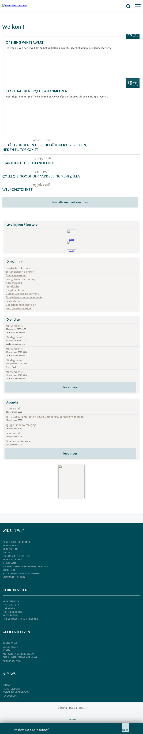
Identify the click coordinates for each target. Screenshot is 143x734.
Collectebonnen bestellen (21, 305)
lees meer (70, 387)
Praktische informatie (18, 268)
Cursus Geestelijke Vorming (22, 294)
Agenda (12, 402)
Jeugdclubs (12, 286)
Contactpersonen (16, 275)
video (71, 239)
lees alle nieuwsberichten (70, 202)
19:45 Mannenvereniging (21, 426)
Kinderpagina (14, 283)
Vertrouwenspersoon (18, 308)
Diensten (13, 319)
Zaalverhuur (13, 301)
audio (71, 251)
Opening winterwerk (18, 443)
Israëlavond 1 (14, 410)
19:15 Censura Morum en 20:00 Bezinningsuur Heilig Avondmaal (45, 418)
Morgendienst (16, 328)
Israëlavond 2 (14, 434)
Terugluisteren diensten (20, 272)
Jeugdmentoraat (15, 290)
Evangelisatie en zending (20, 279)
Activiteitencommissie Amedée (24, 297)
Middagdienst (16, 340)
